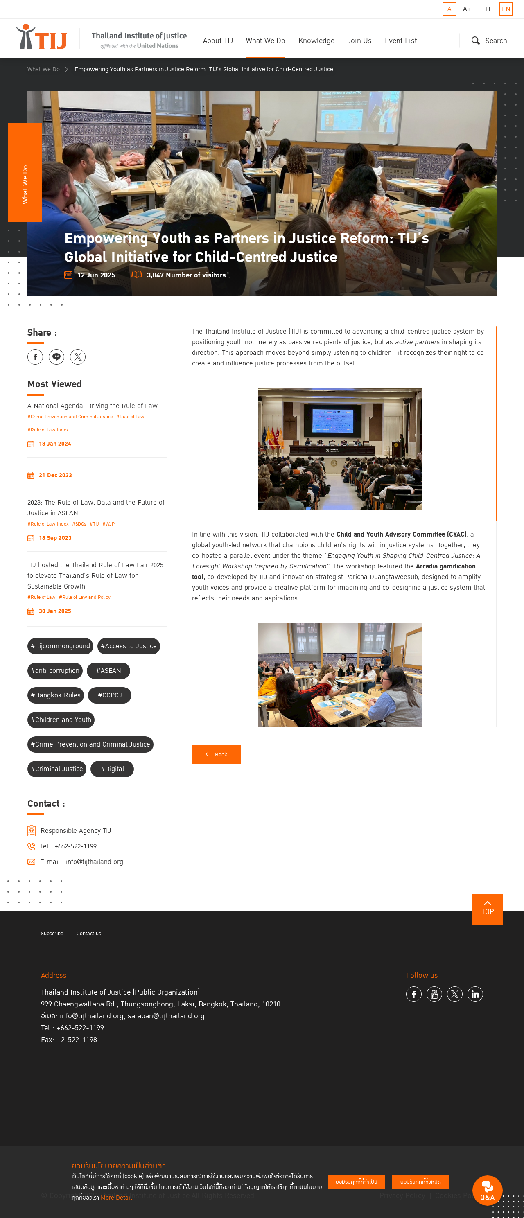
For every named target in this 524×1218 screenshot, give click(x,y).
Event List (401, 40)
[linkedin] (475, 994)
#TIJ (94, 524)
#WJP (108, 524)
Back (221, 755)
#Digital (112, 769)
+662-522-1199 (75, 846)
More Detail (116, 1197)
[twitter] (455, 994)
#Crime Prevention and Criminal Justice (70, 417)
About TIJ (218, 40)
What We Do (265, 40)
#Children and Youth (61, 720)
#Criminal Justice (57, 769)
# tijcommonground (60, 646)
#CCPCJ (110, 695)
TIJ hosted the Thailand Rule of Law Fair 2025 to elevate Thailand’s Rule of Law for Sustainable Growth (95, 576)
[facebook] (414, 994)
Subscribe (52, 933)
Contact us (89, 933)
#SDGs (79, 524)
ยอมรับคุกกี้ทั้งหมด (420, 1182)
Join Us (360, 40)
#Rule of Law (130, 417)
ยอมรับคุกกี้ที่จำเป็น (356, 1182)
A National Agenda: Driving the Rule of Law (92, 406)
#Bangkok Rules (56, 695)
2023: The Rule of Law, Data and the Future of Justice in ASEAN (96, 508)
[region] (344, 526)
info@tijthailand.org (94, 862)
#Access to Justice (129, 646)
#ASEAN (108, 670)
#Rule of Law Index (48, 430)
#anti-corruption (55, 670)
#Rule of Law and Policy (85, 597)
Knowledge (316, 40)
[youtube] (434, 994)
